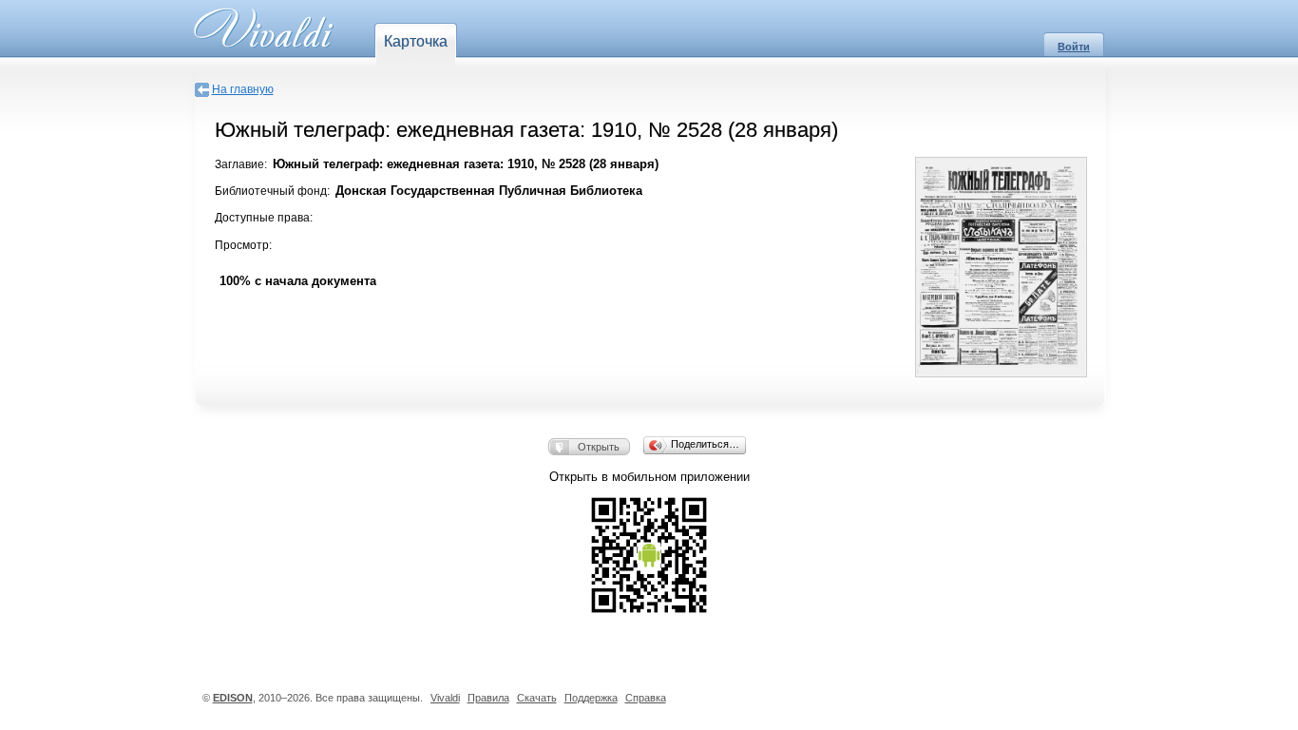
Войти (1074, 46)
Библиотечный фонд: (272, 191)
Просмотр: (243, 245)
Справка (645, 697)
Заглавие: (241, 164)
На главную (243, 89)
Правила (488, 697)
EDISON (233, 697)
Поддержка (591, 697)
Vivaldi (445, 697)
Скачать (537, 697)
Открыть (599, 446)
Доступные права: (264, 217)
